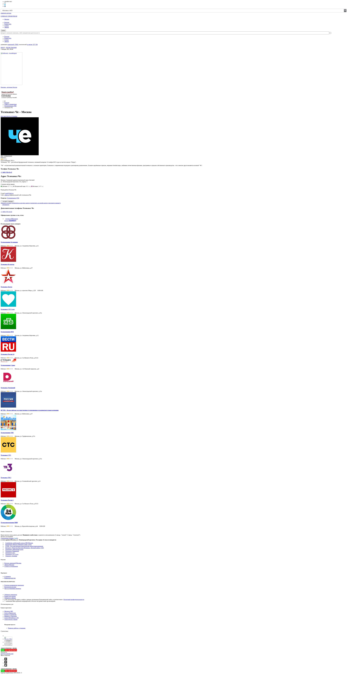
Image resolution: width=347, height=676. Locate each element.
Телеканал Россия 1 (7, 500)
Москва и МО (8, 611)
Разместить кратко (10, 596)
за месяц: (32, 44)
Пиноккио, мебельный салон (14, 549)
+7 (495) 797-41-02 (6, 211)
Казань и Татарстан (10, 614)
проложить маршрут (54, 203)
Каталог (6, 22)
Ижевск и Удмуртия (10, 616)
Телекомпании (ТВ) (10, 106)
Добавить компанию (10, 594)
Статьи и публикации (11, 566)
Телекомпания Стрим (8, 365)
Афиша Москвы (9, 565)
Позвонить (5, 204)
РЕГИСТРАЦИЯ (11, 47)
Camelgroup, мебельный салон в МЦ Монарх (19, 543)
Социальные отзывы (9, 538)
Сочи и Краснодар (10, 613)
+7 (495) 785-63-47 (6, 172)
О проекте (7, 576)
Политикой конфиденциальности (74, 599)
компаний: (13, 44)
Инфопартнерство (10, 578)
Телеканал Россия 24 (7, 354)
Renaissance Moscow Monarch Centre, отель (18, 544)
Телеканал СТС (6, 455)
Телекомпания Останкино (9, 242)
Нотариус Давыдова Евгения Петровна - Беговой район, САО (24, 548)
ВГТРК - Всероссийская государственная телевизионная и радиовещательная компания (30, 410)
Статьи (6, 25)
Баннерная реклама (10, 587)
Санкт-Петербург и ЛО (11, 618)
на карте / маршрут (7, 201)
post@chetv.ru (9, 193)
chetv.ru (7, 195)
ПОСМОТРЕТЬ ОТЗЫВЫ (9, 116)
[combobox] (173, 10)
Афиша (6, 27)
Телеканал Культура (7, 264)
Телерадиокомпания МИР (9, 522)
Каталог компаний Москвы (12, 563)
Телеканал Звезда (6, 287)
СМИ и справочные (10, 104)
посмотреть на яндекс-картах (21, 203)
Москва (6, 19)
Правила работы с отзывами (16, 628)
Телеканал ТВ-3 (6, 477)
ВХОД (3, 47)
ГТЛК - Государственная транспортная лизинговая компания (24, 546)
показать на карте (6, 203)
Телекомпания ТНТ (7, 432)
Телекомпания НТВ (7, 332)
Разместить (7, 24)
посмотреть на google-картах (39, 203)
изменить (6, 13)
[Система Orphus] (9, 98)
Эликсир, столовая (11, 556)
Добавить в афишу (10, 598)
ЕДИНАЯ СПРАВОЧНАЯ (9, 16)
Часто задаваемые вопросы (12, 588)
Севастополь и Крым (10, 619)
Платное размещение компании (14, 585)
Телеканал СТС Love (8, 309)
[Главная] (4, 101)
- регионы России (9, 87)
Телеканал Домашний (8, 388)
